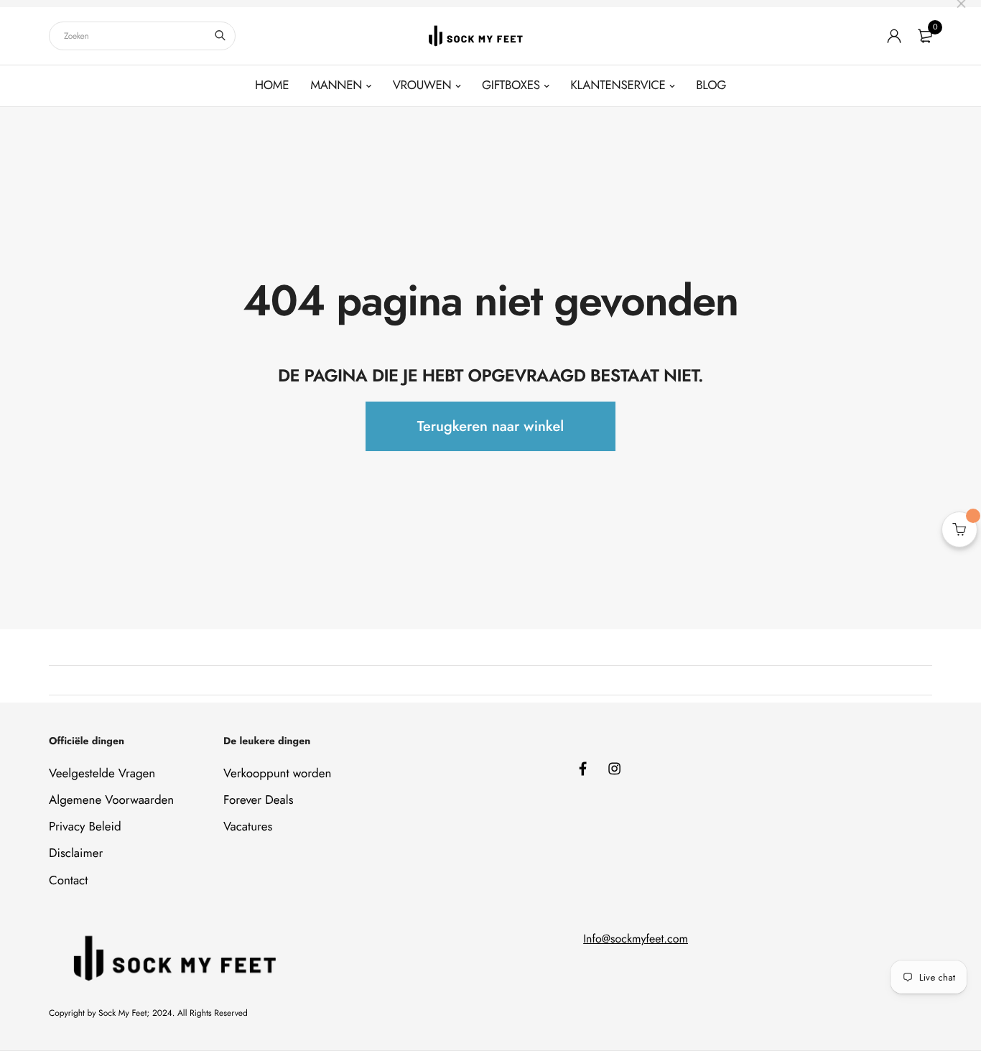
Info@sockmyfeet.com (635, 939)
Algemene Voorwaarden (111, 800)
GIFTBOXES (511, 85)
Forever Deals (258, 800)
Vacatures (247, 826)
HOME (272, 85)
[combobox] (142, 36)
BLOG (711, 85)
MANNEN (336, 85)
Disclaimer (76, 853)
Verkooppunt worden (277, 773)
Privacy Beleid (85, 826)
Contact (68, 880)
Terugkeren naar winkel (490, 426)
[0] (925, 36)
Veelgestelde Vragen (102, 773)
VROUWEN (422, 85)
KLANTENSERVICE (617, 85)
